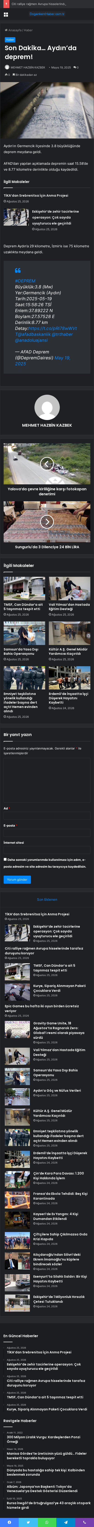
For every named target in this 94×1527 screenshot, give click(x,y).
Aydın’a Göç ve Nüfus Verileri (57, 1090)
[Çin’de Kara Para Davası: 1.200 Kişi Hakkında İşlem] (17, 1179)
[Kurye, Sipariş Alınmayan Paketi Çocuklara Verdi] (17, 992)
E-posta (10, 825)
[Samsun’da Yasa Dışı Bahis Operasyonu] (24, 633)
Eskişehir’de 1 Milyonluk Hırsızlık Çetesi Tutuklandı (59, 1299)
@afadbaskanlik (34, 334)
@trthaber (62, 334)
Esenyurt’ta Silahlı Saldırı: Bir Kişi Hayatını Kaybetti (60, 1279)
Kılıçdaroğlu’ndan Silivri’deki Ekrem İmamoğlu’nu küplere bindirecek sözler (57, 1259)
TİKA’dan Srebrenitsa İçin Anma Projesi (36, 195)
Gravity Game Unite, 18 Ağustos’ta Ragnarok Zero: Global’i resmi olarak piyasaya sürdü (58, 1030)
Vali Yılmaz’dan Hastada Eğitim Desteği (69, 606)
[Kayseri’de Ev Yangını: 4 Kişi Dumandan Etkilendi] (17, 1220)
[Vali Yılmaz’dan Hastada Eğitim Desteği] (69, 588)
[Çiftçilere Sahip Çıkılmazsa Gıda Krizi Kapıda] (17, 1240)
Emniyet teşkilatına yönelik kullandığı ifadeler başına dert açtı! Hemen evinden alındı (21, 702)
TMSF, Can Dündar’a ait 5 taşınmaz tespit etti (23, 606)
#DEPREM (25, 281)
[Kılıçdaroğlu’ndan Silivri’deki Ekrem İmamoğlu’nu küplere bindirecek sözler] (17, 1260)
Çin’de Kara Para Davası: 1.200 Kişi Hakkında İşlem (58, 1175)
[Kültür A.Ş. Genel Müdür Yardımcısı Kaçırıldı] (69, 633)
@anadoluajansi (31, 340)
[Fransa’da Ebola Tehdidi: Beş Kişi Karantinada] (17, 1200)
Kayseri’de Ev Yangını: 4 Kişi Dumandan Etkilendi (55, 1216)
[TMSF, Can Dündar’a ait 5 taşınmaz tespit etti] (24, 588)
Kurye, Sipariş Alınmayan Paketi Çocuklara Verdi (59, 988)
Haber (28, 30)
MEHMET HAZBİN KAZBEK (28, 67)
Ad (7, 808)
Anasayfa (14, 30)
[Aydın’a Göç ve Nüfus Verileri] (17, 1096)
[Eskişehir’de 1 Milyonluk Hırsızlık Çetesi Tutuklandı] (17, 1303)
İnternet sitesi (14, 842)
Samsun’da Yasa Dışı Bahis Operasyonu (21, 651)
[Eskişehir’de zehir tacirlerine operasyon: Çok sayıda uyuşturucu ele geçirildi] (16, 217)
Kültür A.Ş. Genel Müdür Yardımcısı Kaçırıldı (68, 651)
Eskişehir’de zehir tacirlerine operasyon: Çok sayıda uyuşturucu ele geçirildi (55, 217)
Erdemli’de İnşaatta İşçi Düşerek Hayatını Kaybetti (68, 698)
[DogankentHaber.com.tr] (47, 13)
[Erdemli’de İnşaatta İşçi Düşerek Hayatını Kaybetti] (69, 678)
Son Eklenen (47, 899)
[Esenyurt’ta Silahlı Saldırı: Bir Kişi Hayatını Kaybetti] (17, 1282)
